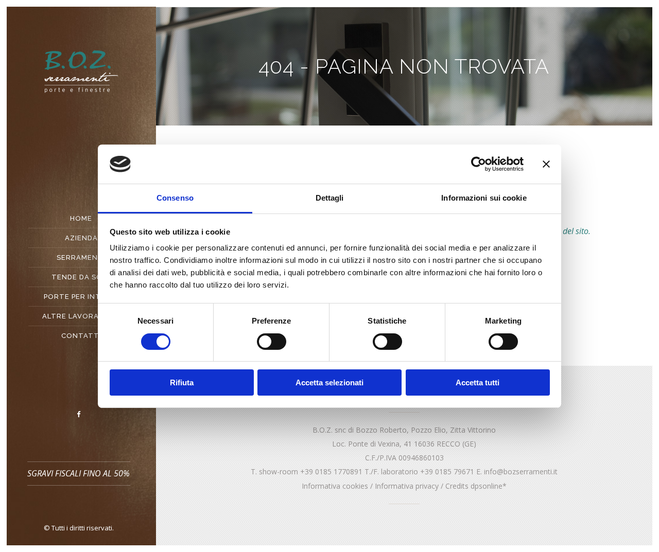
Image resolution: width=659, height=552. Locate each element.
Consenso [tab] (175, 197)
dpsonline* (489, 486)
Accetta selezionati (329, 382)
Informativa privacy (407, 486)
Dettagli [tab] (330, 197)
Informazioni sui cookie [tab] (483, 197)
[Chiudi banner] (546, 164)
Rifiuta (182, 382)
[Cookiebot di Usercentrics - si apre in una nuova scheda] (478, 164)
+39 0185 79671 (447, 471)
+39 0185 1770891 (331, 471)
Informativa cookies (335, 486)
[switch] (271, 341)
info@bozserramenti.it (521, 471)
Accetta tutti (477, 382)
